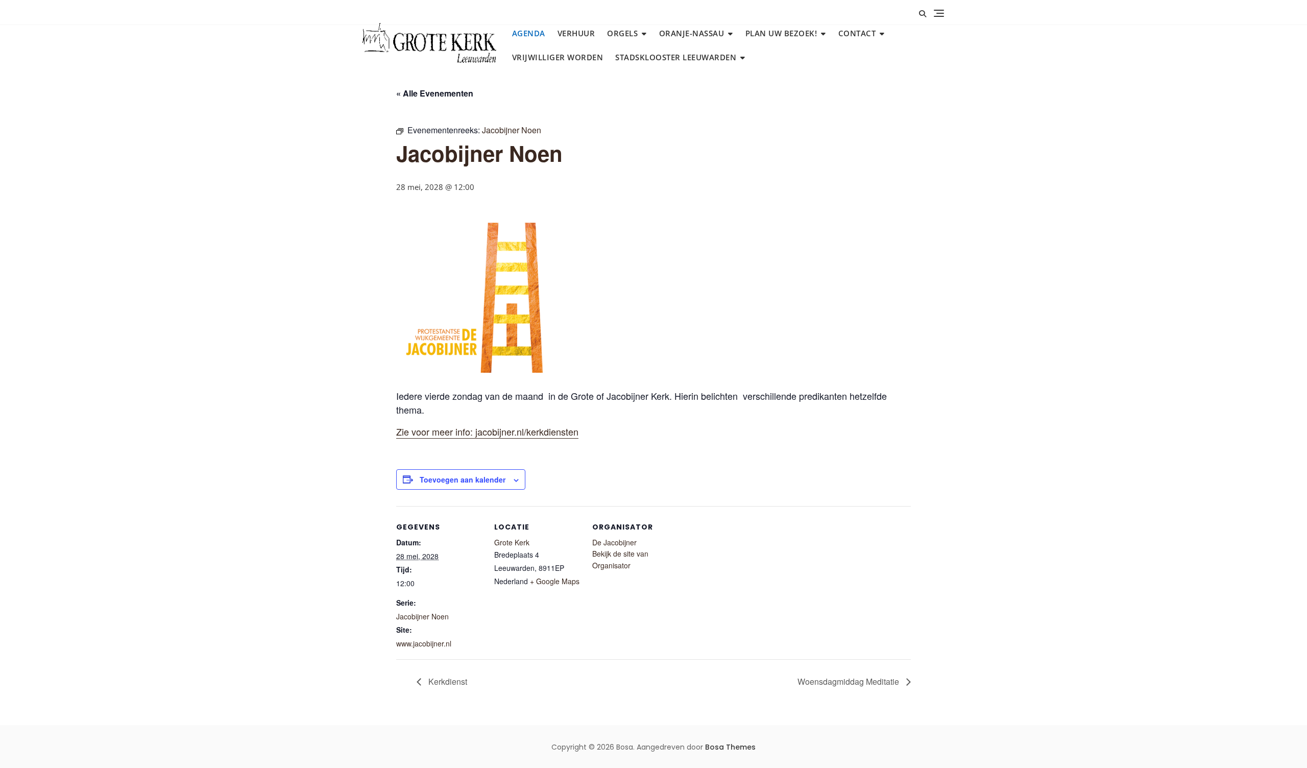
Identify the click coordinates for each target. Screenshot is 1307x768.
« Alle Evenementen (434, 93)
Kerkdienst (446, 681)
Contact (857, 33)
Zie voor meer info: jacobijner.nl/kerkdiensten (487, 431)
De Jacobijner (614, 542)
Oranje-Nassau (691, 33)
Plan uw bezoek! (781, 33)
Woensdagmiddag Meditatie (849, 681)
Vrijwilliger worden (557, 57)
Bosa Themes (730, 747)
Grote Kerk (511, 542)
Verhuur (576, 33)
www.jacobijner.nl (423, 643)
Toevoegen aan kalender (462, 479)
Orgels (622, 33)
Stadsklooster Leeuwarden (675, 57)
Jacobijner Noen (422, 616)
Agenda (528, 33)
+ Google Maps (554, 581)
